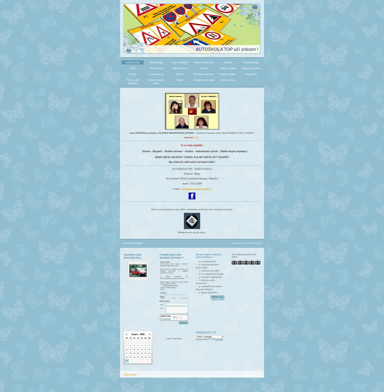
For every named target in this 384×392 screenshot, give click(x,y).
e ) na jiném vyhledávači (210, 277)
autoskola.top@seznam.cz (196, 189)
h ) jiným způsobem (208, 292)
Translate (218, 339)
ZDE (196, 137)
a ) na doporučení (207, 261)
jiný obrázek (166, 319)
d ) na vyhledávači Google (211, 274)
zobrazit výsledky (217, 299)
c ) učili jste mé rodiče (209, 271)
